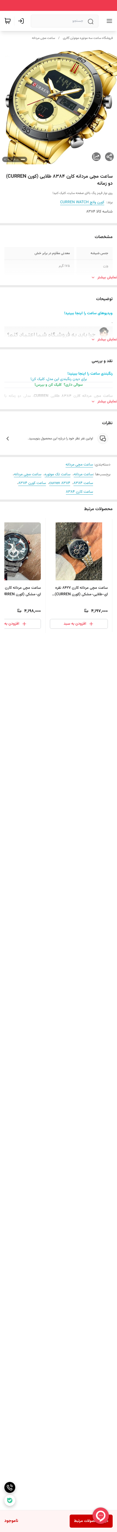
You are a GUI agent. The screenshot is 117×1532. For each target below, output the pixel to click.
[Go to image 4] (11, 159)
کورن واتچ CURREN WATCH (82, 202)
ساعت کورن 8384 (32, 483)
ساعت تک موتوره (57, 474)
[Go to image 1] (23, 159)
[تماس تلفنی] (9, 1487)
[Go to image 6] (4, 159)
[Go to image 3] (14, 159)
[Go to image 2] (18, 159)
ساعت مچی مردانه (43, 38)
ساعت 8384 (83, 483)
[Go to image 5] (8, 159)
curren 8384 (59, 483)
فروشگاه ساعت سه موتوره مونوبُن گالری (88, 38)
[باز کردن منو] (108, 21)
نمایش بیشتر (107, 277)
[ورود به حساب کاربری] (22, 21)
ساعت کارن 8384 (79, 492)
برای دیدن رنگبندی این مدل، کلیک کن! (58, 379)
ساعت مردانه (83, 474)
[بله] (9, 1500)
